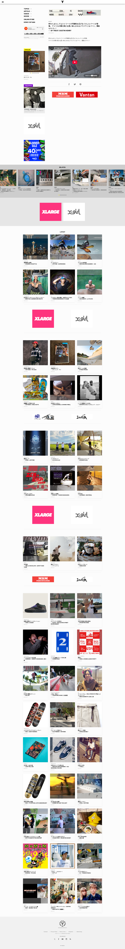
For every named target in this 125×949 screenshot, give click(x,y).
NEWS (50, 21)
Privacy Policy (54, 931)
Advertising (79, 931)
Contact (46, 931)
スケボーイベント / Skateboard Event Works (62, 933)
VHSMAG (25, 38)
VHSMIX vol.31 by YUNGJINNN (33, 38)
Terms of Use (62, 931)
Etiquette (71, 931)
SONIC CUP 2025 (29, 22)
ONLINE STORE (29, 19)
